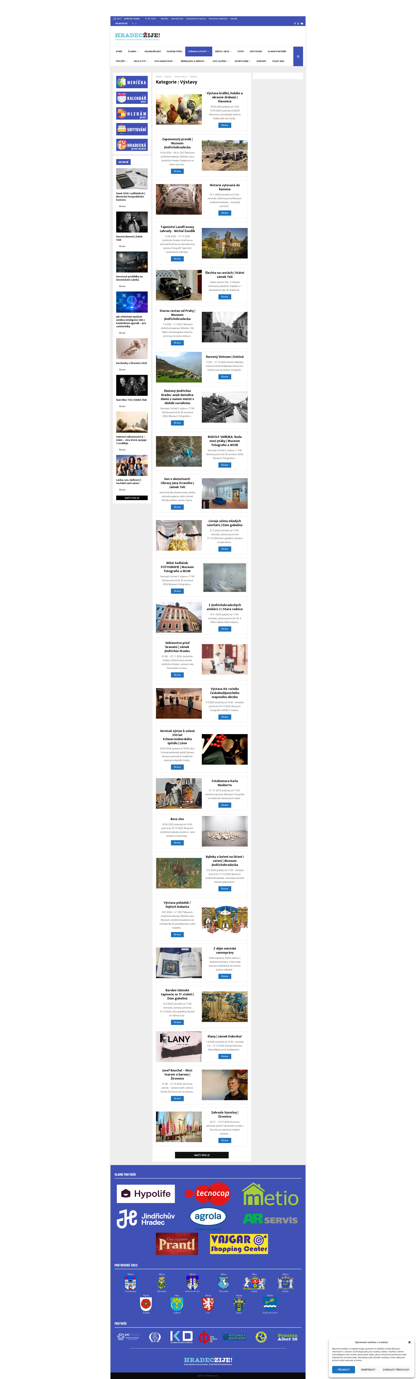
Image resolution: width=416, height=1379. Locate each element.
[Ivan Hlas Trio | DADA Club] (132, 385)
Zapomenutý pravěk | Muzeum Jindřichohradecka (177, 143)
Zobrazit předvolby (396, 1369)
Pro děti (120, 61)
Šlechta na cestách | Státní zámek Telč (224, 275)
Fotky (240, 51)
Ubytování (256, 51)
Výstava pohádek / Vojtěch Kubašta (177, 905)
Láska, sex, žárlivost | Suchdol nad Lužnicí (128, 482)
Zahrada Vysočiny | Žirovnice (224, 1114)
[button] (409, 1342)
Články (132, 51)
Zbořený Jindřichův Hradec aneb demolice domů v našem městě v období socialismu (177, 397)
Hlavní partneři (277, 51)
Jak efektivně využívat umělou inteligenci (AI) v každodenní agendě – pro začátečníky (131, 322)
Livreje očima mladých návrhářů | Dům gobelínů (224, 523)
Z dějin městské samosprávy (225, 950)
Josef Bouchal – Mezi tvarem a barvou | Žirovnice (177, 1074)
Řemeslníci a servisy (192, 61)
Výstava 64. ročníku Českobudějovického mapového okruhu (224, 693)
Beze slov (177, 819)
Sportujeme (241, 61)
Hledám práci (174, 51)
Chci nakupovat (163, 61)
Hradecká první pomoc (196, 19)
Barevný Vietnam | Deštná (225, 357)
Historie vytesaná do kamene (225, 187)
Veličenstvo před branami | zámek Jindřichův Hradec (177, 647)
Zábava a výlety (197, 51)
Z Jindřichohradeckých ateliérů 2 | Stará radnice (225, 607)
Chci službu (219, 61)
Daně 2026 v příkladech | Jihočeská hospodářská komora (130, 196)
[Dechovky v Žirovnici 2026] (132, 348)
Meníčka (164, 19)
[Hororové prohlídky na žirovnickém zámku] (132, 262)
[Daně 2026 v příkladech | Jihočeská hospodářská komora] (132, 178)
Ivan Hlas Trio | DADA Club (131, 400)
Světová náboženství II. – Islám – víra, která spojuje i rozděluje (131, 440)
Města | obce (222, 51)
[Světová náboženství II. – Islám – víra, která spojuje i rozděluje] (132, 422)
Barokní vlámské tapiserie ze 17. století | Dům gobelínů (177, 994)
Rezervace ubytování (218, 19)
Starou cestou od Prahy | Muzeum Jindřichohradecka (177, 315)
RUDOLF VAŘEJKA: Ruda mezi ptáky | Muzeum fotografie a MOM (225, 441)
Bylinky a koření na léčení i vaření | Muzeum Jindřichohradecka (225, 861)
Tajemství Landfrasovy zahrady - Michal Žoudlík (177, 229)
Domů (119, 51)
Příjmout (344, 1369)
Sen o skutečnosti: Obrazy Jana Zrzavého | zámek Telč (177, 483)
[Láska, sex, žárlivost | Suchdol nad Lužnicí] (132, 465)
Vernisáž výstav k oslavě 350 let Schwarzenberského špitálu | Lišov (177, 737)
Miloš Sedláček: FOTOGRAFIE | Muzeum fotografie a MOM (177, 567)
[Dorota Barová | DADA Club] (132, 222)
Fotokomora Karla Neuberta (225, 783)
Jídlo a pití (139, 61)
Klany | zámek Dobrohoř (225, 1036)
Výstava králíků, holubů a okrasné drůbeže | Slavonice (225, 97)
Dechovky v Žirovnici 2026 (131, 363)
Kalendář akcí (177, 19)
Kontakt (233, 19)
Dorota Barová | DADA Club (129, 238)
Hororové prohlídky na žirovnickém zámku (129, 278)
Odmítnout (368, 1369)
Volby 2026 (278, 61)
